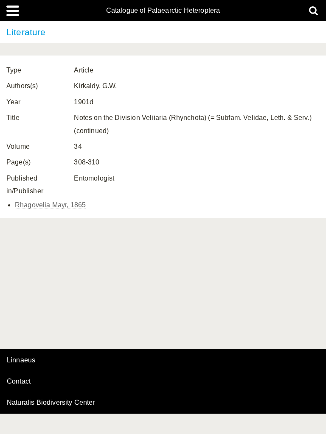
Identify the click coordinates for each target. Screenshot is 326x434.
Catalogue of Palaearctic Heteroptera (163, 10)
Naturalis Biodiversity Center (51, 402)
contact (19, 381)
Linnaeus (21, 360)
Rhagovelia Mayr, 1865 (50, 205)
